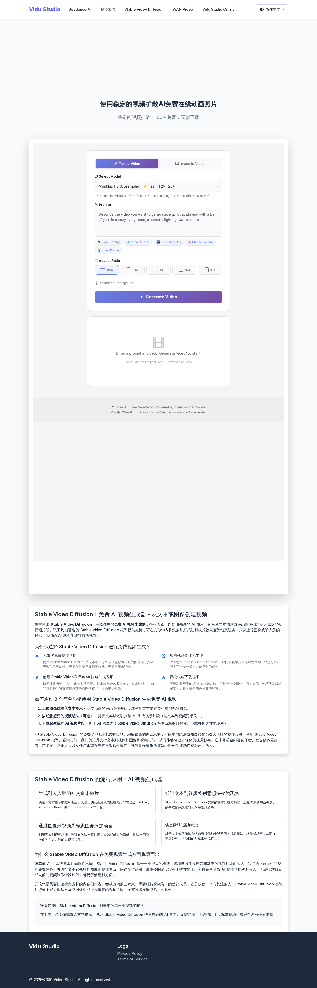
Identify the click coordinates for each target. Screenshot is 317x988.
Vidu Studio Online (218, 9)
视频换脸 (107, 9)
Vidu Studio (44, 9)
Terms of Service (132, 959)
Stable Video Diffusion (144, 9)
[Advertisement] (158, 64)
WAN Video (183, 9)
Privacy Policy (129, 953)
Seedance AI (80, 9)
